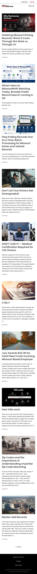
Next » (20, 547)
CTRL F (6, 302)
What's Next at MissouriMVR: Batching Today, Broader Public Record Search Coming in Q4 (17, 92)
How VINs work (11, 409)
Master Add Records (14, 517)
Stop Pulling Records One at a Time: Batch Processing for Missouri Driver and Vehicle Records (17, 143)
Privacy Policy (18, 557)
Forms (18, 561)
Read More (5, 57)
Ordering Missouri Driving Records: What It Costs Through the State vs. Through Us (17, 39)
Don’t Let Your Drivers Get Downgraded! (17, 192)
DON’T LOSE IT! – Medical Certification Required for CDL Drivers (17, 247)
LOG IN (32, 2)
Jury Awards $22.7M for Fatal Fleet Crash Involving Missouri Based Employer (18, 356)
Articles (18, 565)
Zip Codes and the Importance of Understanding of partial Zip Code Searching (17, 462)
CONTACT (24, 2)
